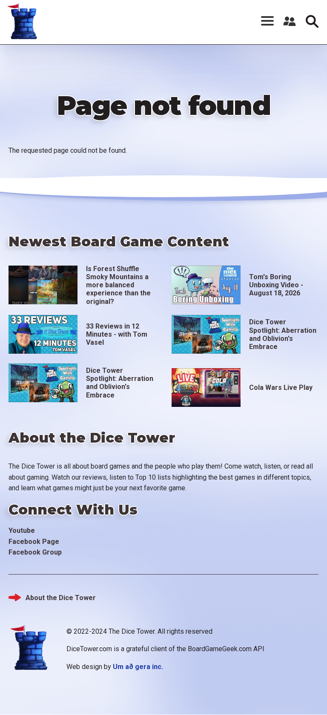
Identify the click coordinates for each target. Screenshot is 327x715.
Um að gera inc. (138, 667)
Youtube (22, 530)
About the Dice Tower (61, 598)
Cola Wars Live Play (281, 387)
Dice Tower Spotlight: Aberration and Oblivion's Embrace (282, 334)
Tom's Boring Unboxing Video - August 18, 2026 (276, 285)
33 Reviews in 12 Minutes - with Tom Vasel (116, 334)
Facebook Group (35, 552)
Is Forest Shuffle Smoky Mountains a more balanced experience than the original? (118, 285)
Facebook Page (34, 542)
